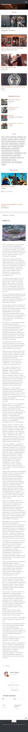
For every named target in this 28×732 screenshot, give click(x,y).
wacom (3, 137)
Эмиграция (10, 139)
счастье (14, 160)
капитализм (22, 143)
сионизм (19, 157)
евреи (3, 141)
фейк (13, 162)
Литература (4, 139)
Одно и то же (11, 101)
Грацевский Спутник (6, 4)
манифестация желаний (18, 146)
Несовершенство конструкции (15, 117)
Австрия (7, 137)
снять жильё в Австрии (7, 160)
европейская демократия (11, 141)
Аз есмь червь (11, 109)
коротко (10, 146)
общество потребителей (7, 150)
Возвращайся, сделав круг (8, 30)
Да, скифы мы (5, 207)
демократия (13, 204)
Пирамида (10, 107)
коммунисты (4, 146)
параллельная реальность (7, 153)
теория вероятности (6, 162)
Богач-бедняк (13, 137)
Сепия (3, 705)
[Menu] (26, 2)
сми (22, 157)
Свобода (3, 188)
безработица (22, 139)
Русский (11, 215)
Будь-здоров (20, 137)
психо (24, 153)
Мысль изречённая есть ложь (9, 49)
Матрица (14, 123)
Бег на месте (4, 69)
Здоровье (5, 215)
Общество (7, 48)
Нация (3, 28)
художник (4, 164)
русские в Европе (17, 155)
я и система (20, 123)
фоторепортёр (18, 162)
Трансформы (19, 48)
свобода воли (13, 157)
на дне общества (15, 148)
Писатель (16, 107)
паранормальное (18, 153)
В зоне (3, 88)
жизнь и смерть (21, 141)
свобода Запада (5, 157)
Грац (25, 137)
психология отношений (7, 155)
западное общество (13, 143)
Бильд (2, 48)
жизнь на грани (5, 143)
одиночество (16, 150)
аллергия (16, 139)
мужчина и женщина (6, 148)
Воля (13, 99)
